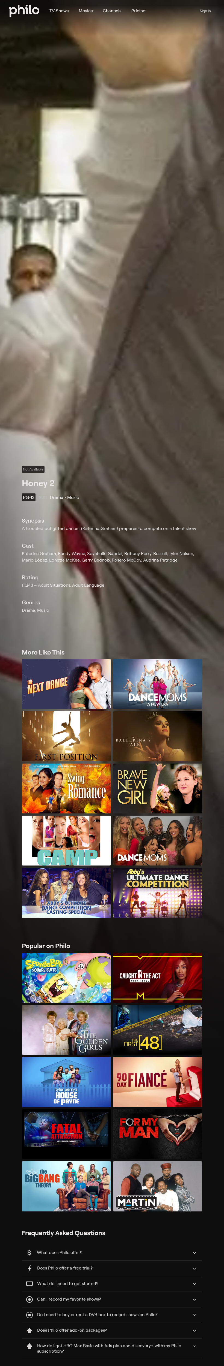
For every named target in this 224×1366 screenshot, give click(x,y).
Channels (112, 10)
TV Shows (59, 10)
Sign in (205, 10)
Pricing (138, 10)
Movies (86, 10)
